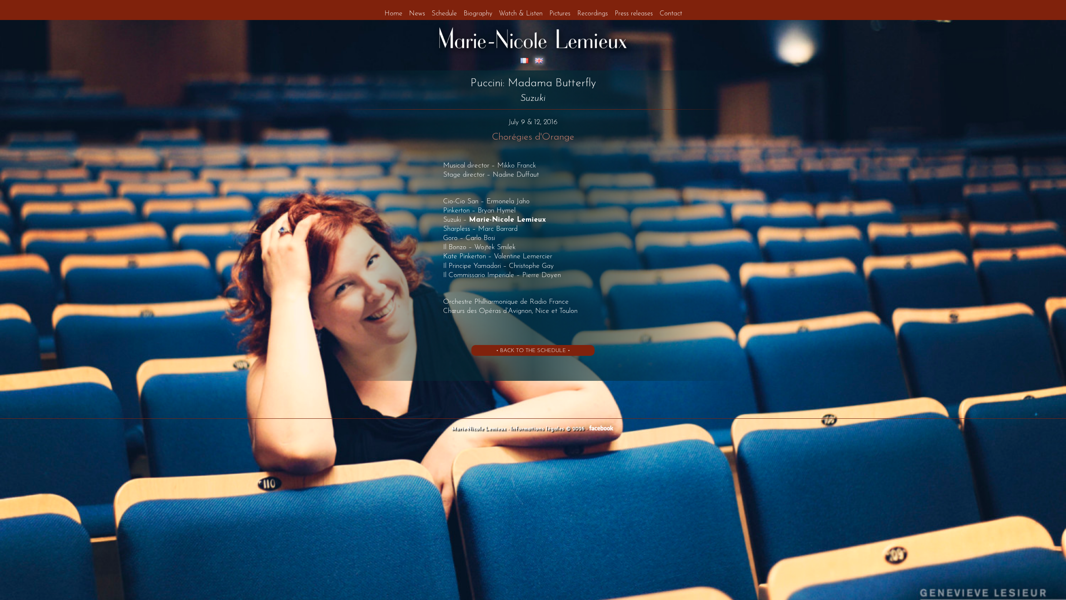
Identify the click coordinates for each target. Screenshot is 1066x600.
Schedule (444, 13)
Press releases (634, 13)
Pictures (559, 13)
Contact (671, 13)
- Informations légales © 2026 (547, 429)
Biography (477, 13)
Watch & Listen (521, 13)
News (417, 13)
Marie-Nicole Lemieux (480, 429)
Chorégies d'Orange (533, 137)
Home (393, 13)
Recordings (592, 13)
